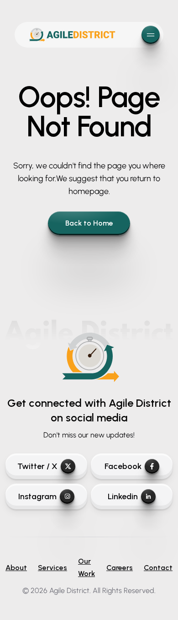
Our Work (86, 567)
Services (52, 567)
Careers (119, 567)
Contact (158, 567)
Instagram (37, 496)
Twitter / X (37, 466)
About (16, 567)
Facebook (123, 466)
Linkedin (123, 496)
